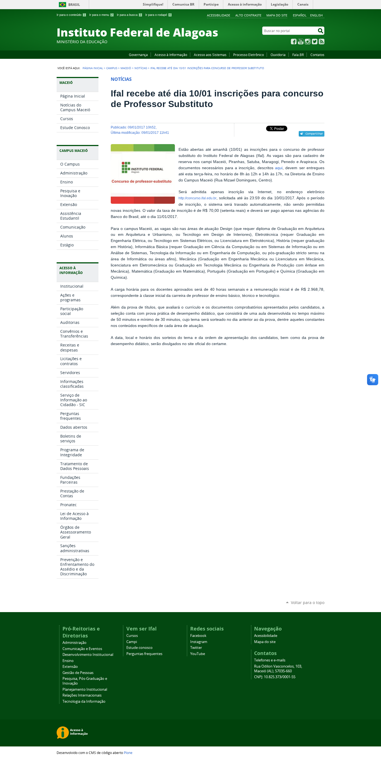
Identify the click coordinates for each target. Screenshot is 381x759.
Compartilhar (314, 133)
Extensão (70, 666)
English (316, 15)
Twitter (314, 41)
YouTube (300, 41)
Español (300, 15)
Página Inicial (93, 68)
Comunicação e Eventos (82, 648)
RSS (321, 41)
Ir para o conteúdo (71, 14)
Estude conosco (139, 647)
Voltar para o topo (307, 602)
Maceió (125, 68)
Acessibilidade (218, 15)
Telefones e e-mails (269, 660)
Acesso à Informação (171, 54)
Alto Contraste (248, 15)
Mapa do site (276, 15)
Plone (128, 752)
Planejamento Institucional (84, 689)
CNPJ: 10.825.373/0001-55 (274, 677)
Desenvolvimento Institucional (87, 654)
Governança (138, 54)
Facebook (293, 41)
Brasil (74, 4)
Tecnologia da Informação (83, 701)
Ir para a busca (129, 14)
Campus (111, 68)
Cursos (132, 635)
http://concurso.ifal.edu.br (197, 198)
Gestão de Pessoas (77, 672)
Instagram (307, 41)
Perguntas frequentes (144, 653)
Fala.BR (298, 54)
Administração (74, 642)
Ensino (68, 660)
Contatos (317, 54)
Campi (131, 641)
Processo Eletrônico (248, 54)
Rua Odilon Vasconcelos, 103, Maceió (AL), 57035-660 (278, 668)
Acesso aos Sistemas (210, 54)
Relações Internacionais (82, 695)
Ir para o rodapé (158, 14)
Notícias (140, 68)
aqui (279, 168)
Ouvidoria (278, 54)
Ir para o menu (101, 14)
